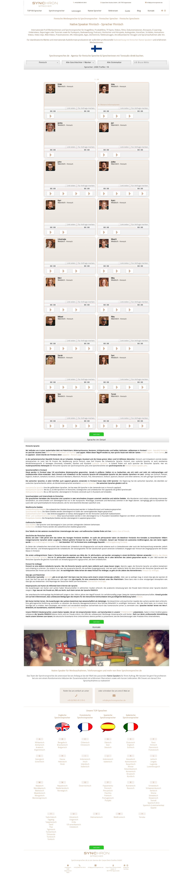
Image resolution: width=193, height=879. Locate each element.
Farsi (153, 742)
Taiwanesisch (51, 822)
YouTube (126, 869)
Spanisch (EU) (153, 803)
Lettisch (153, 759)
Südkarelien (30, 527)
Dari (108, 745)
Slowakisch (153, 795)
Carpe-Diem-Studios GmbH (112, 860)
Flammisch (153, 747)
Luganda (153, 764)
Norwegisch (62, 790)
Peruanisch (108, 790)
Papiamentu (108, 785)
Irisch (85, 761)
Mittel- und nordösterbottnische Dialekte (41, 516)
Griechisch (39, 761)
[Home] (96, 858)
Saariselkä (48, 577)
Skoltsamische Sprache (34, 492)
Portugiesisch (108, 798)
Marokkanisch (39, 788)
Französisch (153, 750)
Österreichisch (85, 785)
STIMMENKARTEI (127, 612)
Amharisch (39, 745)
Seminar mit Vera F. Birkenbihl (74, 608)
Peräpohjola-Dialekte (33, 518)
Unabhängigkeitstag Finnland (116, 542)
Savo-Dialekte (31, 525)
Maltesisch (39, 790)
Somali (153, 800)
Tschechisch (51, 832)
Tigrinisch (51, 829)
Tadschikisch (51, 817)
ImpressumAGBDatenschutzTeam (67, 870)
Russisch (130, 788)
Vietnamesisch (96, 817)
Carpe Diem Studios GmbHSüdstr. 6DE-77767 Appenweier (113, 869)
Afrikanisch (39, 742)
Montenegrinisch (39, 798)
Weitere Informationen (110, 105)
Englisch (130, 745)
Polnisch (107, 795)
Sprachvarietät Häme (33, 511)
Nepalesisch (62, 785)
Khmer (131, 766)
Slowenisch (153, 798)
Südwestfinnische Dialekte (35, 509)
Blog (139, 10)
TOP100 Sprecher (34, 10)
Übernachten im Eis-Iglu (97, 581)
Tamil (51, 824)
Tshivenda (51, 834)
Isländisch (85, 764)
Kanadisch (130, 759)
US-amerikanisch (74, 824)
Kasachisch (130, 764)
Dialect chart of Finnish (120, 531)
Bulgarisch (62, 747)
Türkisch (51, 839)
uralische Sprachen (99, 463)
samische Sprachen (88, 483)
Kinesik (139, 597)
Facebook (126, 867)
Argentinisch (39, 750)
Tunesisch (51, 837)
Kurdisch (130, 776)
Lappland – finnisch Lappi (71, 455)
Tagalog (51, 819)
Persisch (107, 788)
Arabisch (39, 747)
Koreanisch (130, 771)
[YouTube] (165, 10)
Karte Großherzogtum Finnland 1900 (44, 542)
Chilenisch (85, 742)
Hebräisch (62, 761)
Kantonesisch (130, 761)
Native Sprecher (94, 10)
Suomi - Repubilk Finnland (157, 450)
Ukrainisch (73, 817)
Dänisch (108, 742)
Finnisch (153, 745)
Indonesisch (85, 759)
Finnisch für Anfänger (150, 570)
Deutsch (107, 747)
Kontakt (151, 10)
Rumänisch (130, 785)
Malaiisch (39, 785)
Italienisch (85, 766)
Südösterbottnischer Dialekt (36, 514)
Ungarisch (73, 819)
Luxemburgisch (153, 766)
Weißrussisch (119, 817)
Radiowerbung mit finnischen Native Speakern (133, 40)
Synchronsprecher (57, 10)
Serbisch (153, 790)
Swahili (153, 808)
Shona (153, 793)
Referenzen (113, 10)
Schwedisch (153, 785)
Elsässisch (130, 742)
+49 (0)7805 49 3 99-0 (80, 2)
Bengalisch (62, 742)
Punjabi (108, 800)
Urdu (74, 822)
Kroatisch (131, 774)
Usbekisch (73, 827)
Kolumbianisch (130, 769)
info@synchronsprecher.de (154, 2)
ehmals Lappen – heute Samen (152, 452)
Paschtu (108, 793)
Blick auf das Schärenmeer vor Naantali (61, 452)
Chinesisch (85, 745)
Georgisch (39, 759)
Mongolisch (39, 795)
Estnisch (130, 747)
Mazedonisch (39, 793)
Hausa (62, 759)
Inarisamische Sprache (34, 487)
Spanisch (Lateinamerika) (153, 805)
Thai (51, 827)
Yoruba (142, 817)
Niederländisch (62, 788)
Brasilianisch (62, 745)
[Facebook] (162, 10)
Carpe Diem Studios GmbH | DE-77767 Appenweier (116, 2)
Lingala (153, 761)
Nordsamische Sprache (34, 490)
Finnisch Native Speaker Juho (136, 466)
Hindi (62, 764)
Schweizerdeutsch (153, 788)
